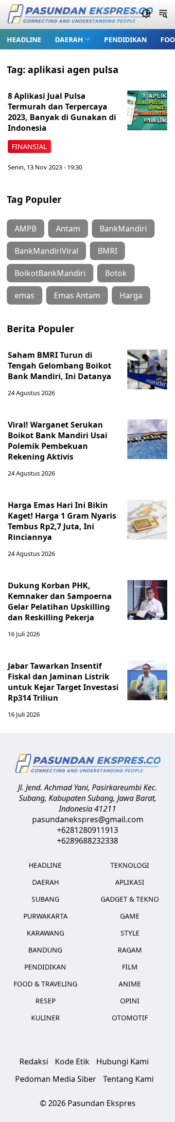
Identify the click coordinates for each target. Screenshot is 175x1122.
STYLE (130, 933)
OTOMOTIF (130, 1017)
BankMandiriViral (46, 251)
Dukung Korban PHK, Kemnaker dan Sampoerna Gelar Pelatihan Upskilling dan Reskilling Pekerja (60, 601)
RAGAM (130, 949)
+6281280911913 (87, 830)
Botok (116, 273)
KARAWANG (45, 933)
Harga (131, 295)
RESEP (45, 1000)
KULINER (45, 1017)
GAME (130, 916)
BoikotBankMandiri (50, 273)
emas (25, 295)
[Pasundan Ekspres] (80, 15)
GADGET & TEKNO (130, 899)
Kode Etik (72, 1061)
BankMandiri (123, 228)
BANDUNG (45, 949)
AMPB (25, 228)
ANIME (130, 983)
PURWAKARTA (45, 916)
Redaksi (33, 1061)
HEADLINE (24, 39)
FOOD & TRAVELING (45, 983)
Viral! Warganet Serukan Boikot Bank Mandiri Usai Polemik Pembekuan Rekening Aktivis (57, 440)
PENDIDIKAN (125, 39)
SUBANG (45, 899)
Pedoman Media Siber (55, 1079)
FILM (130, 966)
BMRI (107, 251)
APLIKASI (129, 882)
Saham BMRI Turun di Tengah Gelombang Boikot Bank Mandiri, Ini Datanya (59, 366)
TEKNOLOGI (129, 865)
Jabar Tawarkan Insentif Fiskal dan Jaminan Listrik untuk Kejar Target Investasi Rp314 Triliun (63, 682)
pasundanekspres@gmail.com (87, 819)
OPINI (130, 1000)
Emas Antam (77, 295)
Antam (68, 228)
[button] (72, 39)
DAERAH (69, 39)
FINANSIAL (29, 146)
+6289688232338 (87, 840)
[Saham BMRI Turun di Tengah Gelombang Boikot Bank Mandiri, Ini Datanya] (147, 369)
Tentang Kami (128, 1079)
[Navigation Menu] (163, 14)
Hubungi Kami (122, 1061)
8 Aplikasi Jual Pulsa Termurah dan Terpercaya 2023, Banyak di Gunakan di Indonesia (62, 112)
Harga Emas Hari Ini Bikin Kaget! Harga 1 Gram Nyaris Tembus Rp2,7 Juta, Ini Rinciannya (62, 521)
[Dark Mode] (146, 14)
